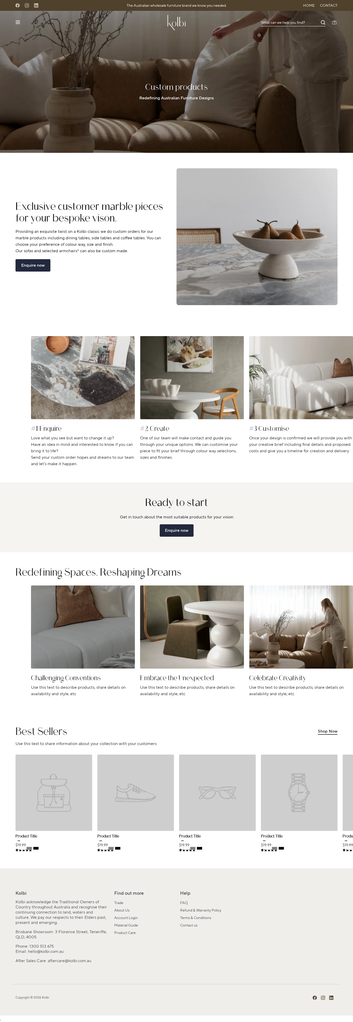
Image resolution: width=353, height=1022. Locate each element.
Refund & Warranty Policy (200, 910)
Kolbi (45, 997)
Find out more (129, 893)
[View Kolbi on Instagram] (323, 998)
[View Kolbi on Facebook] (315, 998)
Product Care (125, 932)
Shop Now (327, 731)
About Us (121, 910)
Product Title (26, 836)
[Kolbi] (176, 22)
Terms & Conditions (195, 917)
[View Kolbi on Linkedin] (331, 998)
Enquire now (33, 265)
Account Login (126, 917)
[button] (293, 22)
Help (185, 893)
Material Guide (126, 925)
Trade (118, 902)
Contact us (188, 925)
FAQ (184, 902)
